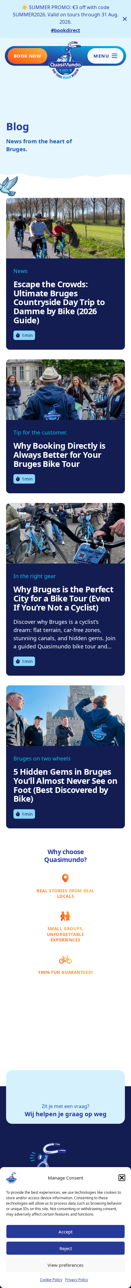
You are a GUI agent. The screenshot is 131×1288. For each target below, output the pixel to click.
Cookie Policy (51, 1279)
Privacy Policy (76, 1279)
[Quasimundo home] (65, 59)
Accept (65, 1232)
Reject (65, 1248)
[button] (122, 1178)
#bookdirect (65, 30)
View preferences (65, 1265)
